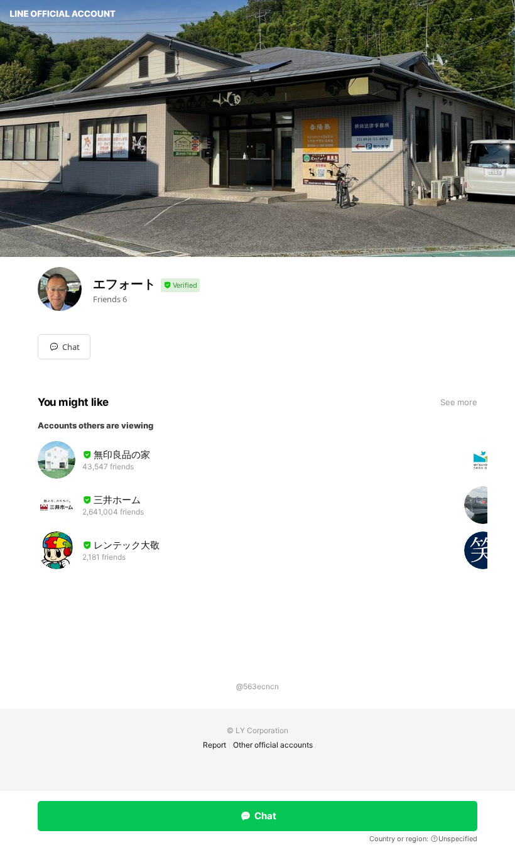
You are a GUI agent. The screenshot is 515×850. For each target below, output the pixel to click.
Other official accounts (273, 744)
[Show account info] (180, 285)
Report (214, 744)
